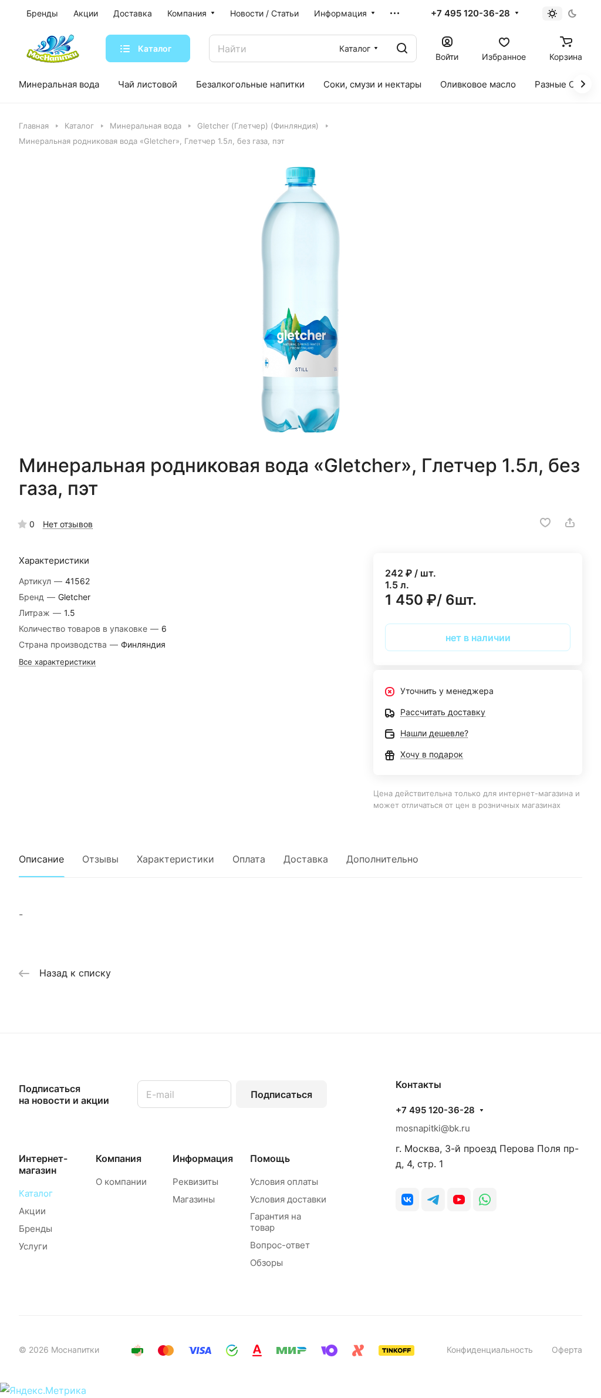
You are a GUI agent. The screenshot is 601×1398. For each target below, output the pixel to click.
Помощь (270, 1158)
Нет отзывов (68, 524)
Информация (203, 1158)
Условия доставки (288, 1199)
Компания (118, 1158)
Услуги (33, 1246)
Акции (32, 1211)
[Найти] (402, 48)
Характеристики (175, 859)
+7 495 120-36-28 (470, 13)
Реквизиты (195, 1181)
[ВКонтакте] (407, 1199)
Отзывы (100, 859)
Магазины (194, 1199)
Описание (41, 859)
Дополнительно (382, 859)
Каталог (36, 1193)
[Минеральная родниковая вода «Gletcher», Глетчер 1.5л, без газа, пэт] (300, 300)
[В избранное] (545, 522)
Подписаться (281, 1094)
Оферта (567, 1350)
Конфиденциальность (490, 1350)
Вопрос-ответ (280, 1245)
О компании (121, 1181)
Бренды (35, 1228)
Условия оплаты (284, 1181)
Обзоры (266, 1262)
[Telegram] (433, 1199)
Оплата (248, 859)
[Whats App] (485, 1199)
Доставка (305, 859)
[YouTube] (459, 1199)
